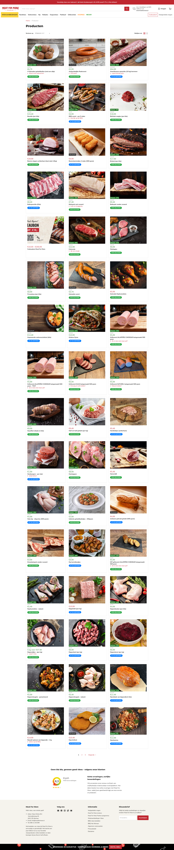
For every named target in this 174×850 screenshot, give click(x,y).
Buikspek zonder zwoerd (118, 204)
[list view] (147, 33)
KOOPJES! (81, 15)
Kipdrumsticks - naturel (35, 609)
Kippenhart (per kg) (75, 652)
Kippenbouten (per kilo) (118, 609)
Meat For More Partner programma (98, 816)
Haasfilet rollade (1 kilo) (35, 431)
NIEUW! (89, 15)
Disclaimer (91, 831)
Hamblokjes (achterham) (118, 431)
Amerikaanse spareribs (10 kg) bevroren (123, 71)
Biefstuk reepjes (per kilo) (119, 116)
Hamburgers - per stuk (35, 474)
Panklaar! (63, 15)
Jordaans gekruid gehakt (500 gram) (122, 519)
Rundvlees (22, 15)
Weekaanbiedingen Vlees (96, 818)
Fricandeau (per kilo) (34, 294)
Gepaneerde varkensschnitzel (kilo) (39, 337)
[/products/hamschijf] (128, 455)
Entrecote (72, 249)
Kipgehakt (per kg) (75, 609)
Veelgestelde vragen (165, 15)
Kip (39, 15)
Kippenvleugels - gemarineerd (37, 697)
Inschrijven (143, 818)
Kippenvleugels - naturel (77, 697)
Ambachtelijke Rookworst (77, 71)
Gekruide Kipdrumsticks (118, 294)
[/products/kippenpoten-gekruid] (128, 275)
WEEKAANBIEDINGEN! (9, 15)
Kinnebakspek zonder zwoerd (37, 562)
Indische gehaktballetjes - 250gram (81, 519)
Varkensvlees (32, 15)
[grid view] (144, 33)
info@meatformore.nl (142, 10)
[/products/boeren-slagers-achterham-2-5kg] (45, 142)
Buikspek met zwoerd (76, 204)
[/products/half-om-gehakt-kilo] (87, 411)
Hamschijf (113, 474)
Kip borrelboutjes (74, 562)
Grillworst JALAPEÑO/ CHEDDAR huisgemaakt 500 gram (127, 338)
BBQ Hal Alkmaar (93, 823)
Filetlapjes (113, 249)
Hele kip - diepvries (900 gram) (38, 519)
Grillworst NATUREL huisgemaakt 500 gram (125, 384)
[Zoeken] (126, 9)
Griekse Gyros (73, 337)
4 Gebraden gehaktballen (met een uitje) (41, 71)
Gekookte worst (74, 294)
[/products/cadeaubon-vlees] (45, 230)
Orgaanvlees (54, 15)
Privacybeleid (92, 829)
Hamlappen (73, 474)
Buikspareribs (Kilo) (34, 204)
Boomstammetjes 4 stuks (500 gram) (81, 161)
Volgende (91, 755)
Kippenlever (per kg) (117, 652)
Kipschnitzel (73, 740)
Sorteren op (29, 33)
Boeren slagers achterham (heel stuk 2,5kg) (42, 161)
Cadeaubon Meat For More (36, 249)
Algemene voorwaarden (95, 826)
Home (28, 21)
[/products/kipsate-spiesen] (45, 721)
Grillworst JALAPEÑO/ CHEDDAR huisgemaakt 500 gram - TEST (44, 385)
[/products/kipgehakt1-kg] (87, 589)
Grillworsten (72, 15)
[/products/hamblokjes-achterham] (128, 411)
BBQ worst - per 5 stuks (77, 116)
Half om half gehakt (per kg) (78, 431)
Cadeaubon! (153, 15)
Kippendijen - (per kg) (34, 652)
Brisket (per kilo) (115, 161)
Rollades (45, 15)
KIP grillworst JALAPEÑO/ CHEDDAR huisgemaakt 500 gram (127, 563)
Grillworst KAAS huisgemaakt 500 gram (82, 384)
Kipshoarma (114, 740)
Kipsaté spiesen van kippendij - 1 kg (39, 740)
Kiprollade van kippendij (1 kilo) (121, 697)
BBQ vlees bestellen (94, 821)
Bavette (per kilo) (33, 116)
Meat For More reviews (95, 813)
